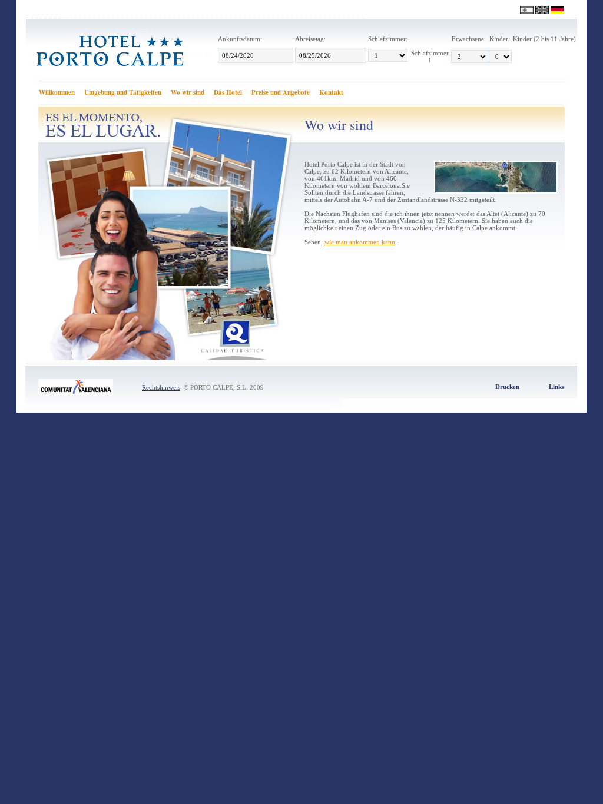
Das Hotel (228, 92)
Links (556, 386)
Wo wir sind (187, 92)
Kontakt (331, 92)
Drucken (507, 386)
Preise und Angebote (280, 92)
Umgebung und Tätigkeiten (122, 92)
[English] (543, 10)
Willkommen (57, 92)
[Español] (527, 10)
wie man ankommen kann (359, 241)
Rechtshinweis (161, 387)
